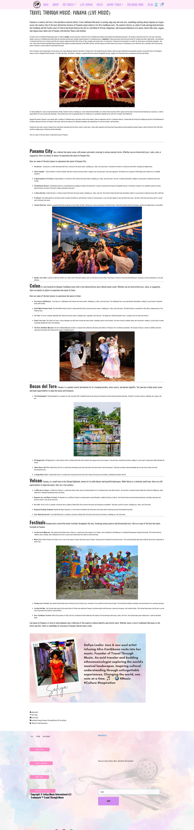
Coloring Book (135, 4)
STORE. (37, 736)
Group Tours (114, 4)
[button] (40, 749)
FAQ (32, 736)
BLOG (150, 4)
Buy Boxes (68, 4)
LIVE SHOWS (86, 4)
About (56, 4)
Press (100, 4)
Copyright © (37, 794)
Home (46, 4)
